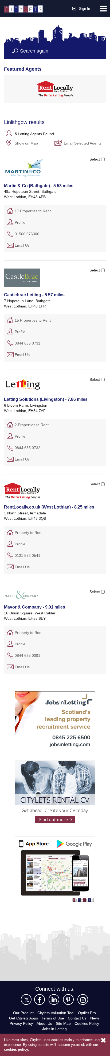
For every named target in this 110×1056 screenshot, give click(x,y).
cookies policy (15, 1049)
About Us (44, 1023)
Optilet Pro (89, 1012)
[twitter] (26, 999)
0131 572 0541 (27, 555)
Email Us (22, 244)
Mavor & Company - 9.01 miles (35, 607)
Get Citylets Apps (22, 1017)
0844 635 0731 (27, 342)
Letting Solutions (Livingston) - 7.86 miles (45, 399)
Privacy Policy (20, 1023)
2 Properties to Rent (32, 424)
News (96, 1017)
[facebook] (39, 999)
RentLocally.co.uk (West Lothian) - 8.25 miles (48, 507)
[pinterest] (68, 999)
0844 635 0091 (27, 655)
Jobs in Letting (54, 1028)
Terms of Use (53, 1017)
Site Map (64, 1023)
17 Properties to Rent (33, 210)
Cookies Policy (88, 1023)
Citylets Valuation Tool (56, 1012)
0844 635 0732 (27, 447)
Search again (34, 50)
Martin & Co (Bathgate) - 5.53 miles (39, 186)
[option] (55, 89)
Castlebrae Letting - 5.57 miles (34, 295)
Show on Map (27, 142)
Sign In (84, 8)
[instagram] (82, 999)
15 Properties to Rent (33, 319)
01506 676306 (27, 233)
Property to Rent (29, 532)
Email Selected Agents (83, 142)
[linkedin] (54, 999)
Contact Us (78, 1017)
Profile (20, 222)
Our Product (21, 1012)
